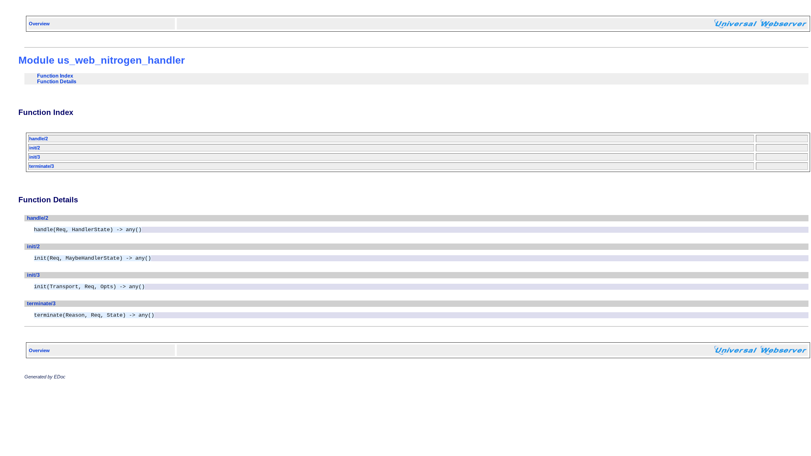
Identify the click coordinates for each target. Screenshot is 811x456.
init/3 (34, 157)
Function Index (55, 76)
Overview (39, 23)
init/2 (34, 147)
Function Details (56, 81)
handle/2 (38, 138)
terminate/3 (41, 166)
